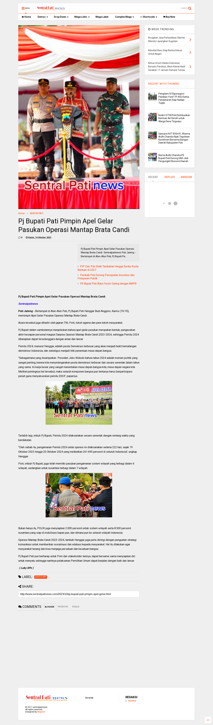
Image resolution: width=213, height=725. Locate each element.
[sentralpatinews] (51, 9)
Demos (42, 17)
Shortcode (148, 17)
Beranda (89, 698)
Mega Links (80, 17)
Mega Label (102, 17)
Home (27, 17)
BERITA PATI (36, 213)
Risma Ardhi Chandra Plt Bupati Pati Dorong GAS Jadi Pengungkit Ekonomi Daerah (173, 158)
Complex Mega (123, 17)
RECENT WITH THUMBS (163, 83)
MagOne (41, 712)
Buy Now (170, 17)
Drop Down (60, 17)
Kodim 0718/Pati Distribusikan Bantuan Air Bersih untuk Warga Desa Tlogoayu (174, 118)
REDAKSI (132, 701)
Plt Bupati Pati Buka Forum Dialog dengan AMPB (108, 283)
